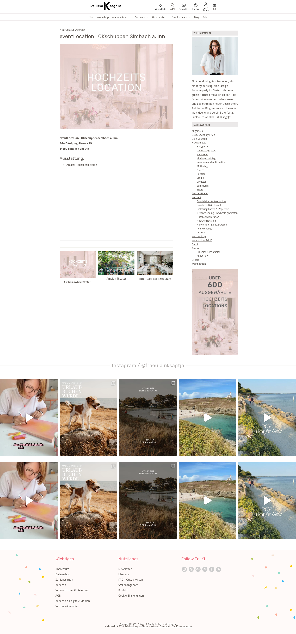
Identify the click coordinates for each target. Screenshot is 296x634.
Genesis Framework (161, 626)
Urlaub (195, 259)
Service (196, 248)
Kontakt (195, 9)
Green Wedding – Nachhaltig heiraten (217, 213)
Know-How (202, 255)
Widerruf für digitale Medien (73, 601)
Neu (91, 17)
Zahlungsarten (64, 579)
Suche (172, 8)
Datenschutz (63, 574)
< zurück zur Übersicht (73, 30)
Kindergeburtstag (206, 158)
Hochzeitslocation (206, 220)
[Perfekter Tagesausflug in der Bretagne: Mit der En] (208, 417)
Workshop (103, 17)
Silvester (201, 181)
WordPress (177, 626)
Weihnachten (199, 263)
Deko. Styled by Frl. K (203, 134)
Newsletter (184, 9)
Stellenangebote (128, 585)
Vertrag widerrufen (67, 606)
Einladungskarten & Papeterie (213, 209)
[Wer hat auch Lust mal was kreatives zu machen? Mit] (29, 417)
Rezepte (201, 173)
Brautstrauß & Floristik (209, 205)
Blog (196, 17)
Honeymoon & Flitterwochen (212, 224)
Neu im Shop (199, 236)
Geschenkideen (200, 193)
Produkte (139, 17)
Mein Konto (206, 9)
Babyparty (202, 146)
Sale (205, 17)
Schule (200, 177)
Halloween (202, 154)
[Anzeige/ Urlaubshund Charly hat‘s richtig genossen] (89, 417)
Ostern (200, 170)
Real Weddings (205, 228)
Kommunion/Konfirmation (211, 162)
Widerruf (61, 585)
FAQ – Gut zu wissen (130, 579)
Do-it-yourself (199, 138)
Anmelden (187, 626)
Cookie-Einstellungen (131, 595)
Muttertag (202, 166)
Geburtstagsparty (206, 150)
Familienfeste (179, 17)
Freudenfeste (199, 142)
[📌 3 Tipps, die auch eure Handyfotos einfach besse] (148, 417)
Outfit (195, 244)
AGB (58, 595)
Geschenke (158, 17)
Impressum (62, 569)
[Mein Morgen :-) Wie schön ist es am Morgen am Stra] (267, 417)
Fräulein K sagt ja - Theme (136, 626)
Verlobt (201, 232)
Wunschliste (160, 9)
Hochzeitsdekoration (208, 216)
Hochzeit (196, 197)
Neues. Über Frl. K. (202, 240)
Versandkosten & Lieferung (72, 590)
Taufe (200, 189)
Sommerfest (203, 185)
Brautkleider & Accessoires (211, 201)
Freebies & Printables (208, 251)
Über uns (123, 574)
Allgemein (197, 130)
